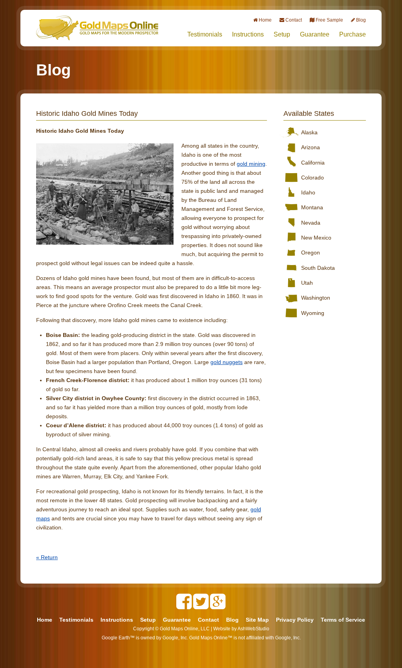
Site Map (257, 620)
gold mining (251, 164)
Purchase (352, 34)
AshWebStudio (253, 628)
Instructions (248, 34)
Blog (232, 620)
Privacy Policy (295, 620)
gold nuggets (226, 362)
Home (44, 620)
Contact (208, 620)
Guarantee (314, 34)
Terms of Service (343, 620)
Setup (282, 34)
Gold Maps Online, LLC (185, 628)
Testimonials (204, 34)
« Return (47, 557)
